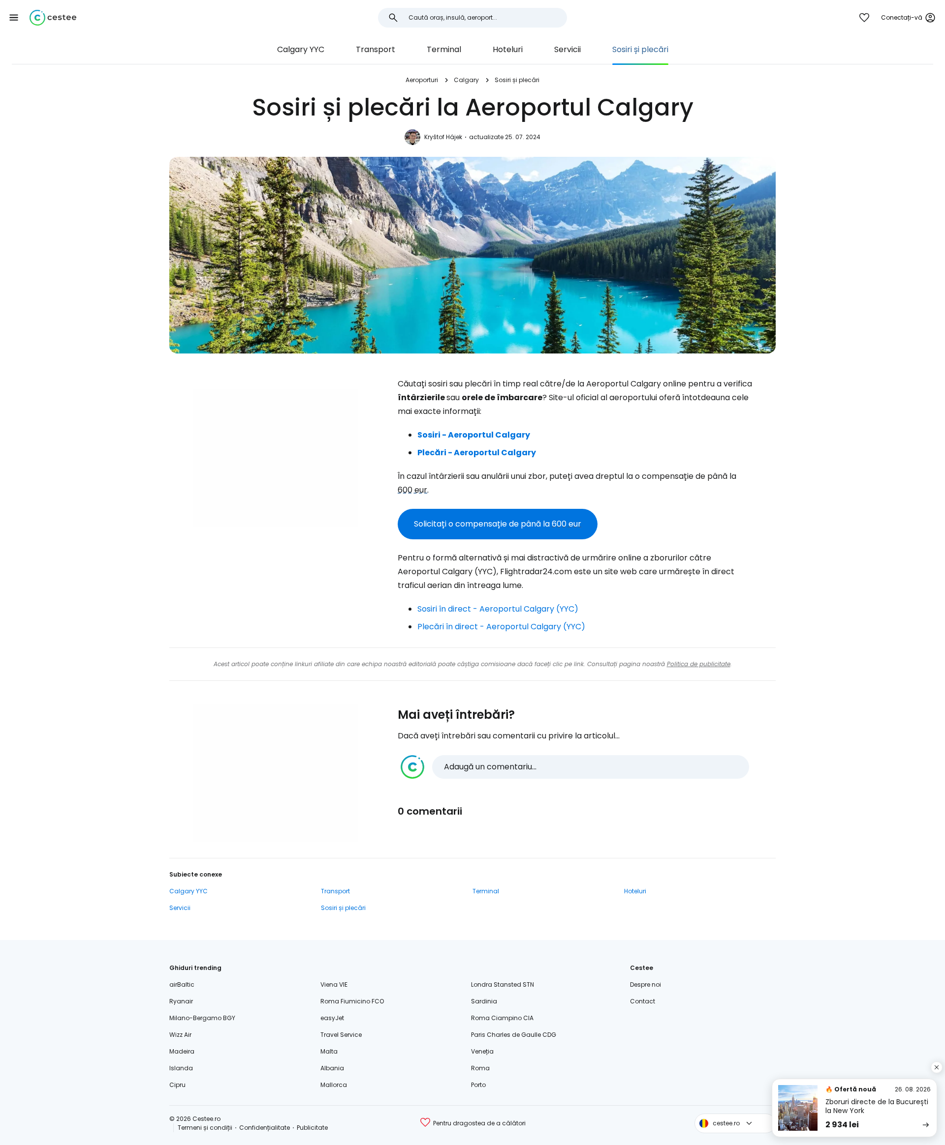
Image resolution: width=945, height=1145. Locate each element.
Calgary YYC (300, 49)
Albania (332, 1068)
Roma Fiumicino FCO (352, 1001)
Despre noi (645, 984)
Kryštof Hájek (443, 137)
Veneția (482, 1051)
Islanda (181, 1068)
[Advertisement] (275, 458)
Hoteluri (508, 49)
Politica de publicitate (698, 664)
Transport (375, 49)
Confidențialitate (264, 1127)
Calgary (466, 80)
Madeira (181, 1051)
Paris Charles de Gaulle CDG (513, 1034)
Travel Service (341, 1034)
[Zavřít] (937, 1067)
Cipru (177, 1085)
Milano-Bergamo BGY (202, 1018)
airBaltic (181, 984)
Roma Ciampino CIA (502, 1018)
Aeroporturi (422, 80)
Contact (642, 1001)
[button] (14, 18)
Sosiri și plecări (640, 49)
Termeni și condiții (205, 1127)
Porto (478, 1085)
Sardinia (484, 1001)
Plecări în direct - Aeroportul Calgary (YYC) (501, 626)
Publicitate (312, 1127)
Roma (480, 1068)
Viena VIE (333, 984)
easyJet (332, 1018)
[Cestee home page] (53, 18)
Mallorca (333, 1085)
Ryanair (181, 1001)
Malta (329, 1051)
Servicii (567, 49)
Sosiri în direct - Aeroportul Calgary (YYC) (497, 609)
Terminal (444, 49)
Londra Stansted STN (502, 984)
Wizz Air (180, 1034)
